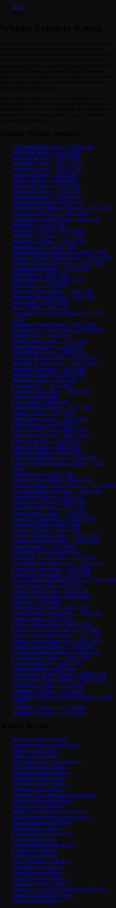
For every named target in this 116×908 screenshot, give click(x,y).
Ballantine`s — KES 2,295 (38, 224)
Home (18, 7)
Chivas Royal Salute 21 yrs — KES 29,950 (54, 457)
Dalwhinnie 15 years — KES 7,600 (47, 552)
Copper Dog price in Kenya (39, 878)
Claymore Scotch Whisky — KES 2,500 (52, 479)
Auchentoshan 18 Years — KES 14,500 (51, 213)
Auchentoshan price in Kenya (41, 772)
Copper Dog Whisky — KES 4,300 (47, 496)
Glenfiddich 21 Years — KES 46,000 (48, 707)
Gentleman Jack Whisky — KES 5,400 (50, 657)
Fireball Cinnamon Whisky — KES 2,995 (53, 646)
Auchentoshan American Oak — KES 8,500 (56, 218)
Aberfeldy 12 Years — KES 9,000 (45, 157)
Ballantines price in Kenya (38, 778)
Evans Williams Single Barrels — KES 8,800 (56, 613)
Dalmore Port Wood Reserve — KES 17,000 (56, 540)
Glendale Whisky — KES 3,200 (44, 668)
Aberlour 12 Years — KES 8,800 (44, 180)
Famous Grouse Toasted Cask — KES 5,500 (56, 640)
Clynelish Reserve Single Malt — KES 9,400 (56, 490)
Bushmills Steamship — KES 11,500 (48, 374)
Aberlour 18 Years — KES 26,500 (46, 185)
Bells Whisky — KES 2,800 (40, 274)
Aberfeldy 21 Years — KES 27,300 (47, 168)
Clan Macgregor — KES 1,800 (43, 474)
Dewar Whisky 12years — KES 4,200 (50, 590)
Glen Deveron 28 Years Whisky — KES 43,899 (59, 674)
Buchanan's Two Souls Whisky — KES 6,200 (57, 329)
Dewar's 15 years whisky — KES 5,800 (51, 568)
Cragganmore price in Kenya (40, 883)
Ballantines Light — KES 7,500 (43, 246)
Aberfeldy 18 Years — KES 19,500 (47, 163)
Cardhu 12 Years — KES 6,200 (43, 413)
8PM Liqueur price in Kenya (40, 739)
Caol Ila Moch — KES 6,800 (41, 402)
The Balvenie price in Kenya (40, 783)
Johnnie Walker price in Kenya (42, 800)
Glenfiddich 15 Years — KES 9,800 (47, 690)
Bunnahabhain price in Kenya (41, 822)
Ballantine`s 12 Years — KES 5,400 (47, 230)
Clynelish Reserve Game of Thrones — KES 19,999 (63, 485)
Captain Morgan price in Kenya (43, 844)
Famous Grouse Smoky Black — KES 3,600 (56, 635)
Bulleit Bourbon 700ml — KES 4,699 (49, 341)
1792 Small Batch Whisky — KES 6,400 (52, 146)
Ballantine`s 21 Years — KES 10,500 (48, 241)
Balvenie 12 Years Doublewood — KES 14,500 (59, 252)
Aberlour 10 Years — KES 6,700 (44, 174)
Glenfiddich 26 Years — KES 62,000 (48, 713)
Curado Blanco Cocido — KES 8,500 (49, 513)
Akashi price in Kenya (34, 755)
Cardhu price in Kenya (34, 850)
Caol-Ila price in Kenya (35, 839)
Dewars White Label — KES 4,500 (47, 585)
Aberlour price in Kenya (36, 750)
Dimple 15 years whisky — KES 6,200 (50, 596)
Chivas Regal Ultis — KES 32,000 (46, 452)
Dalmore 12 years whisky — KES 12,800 (53, 518)
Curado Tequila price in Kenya (42, 894)
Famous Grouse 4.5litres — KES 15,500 (52, 624)
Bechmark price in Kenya (37, 789)
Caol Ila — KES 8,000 (34, 396)
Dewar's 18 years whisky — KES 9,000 (51, 574)
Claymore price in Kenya (37, 866)
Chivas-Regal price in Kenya (40, 861)
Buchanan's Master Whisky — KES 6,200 (53, 324)
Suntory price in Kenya (35, 855)
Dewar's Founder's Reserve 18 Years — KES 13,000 (64, 579)
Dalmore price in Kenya (35, 900)
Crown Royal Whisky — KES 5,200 (48, 507)
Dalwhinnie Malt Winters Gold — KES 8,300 (57, 563)
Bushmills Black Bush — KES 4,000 (48, 368)
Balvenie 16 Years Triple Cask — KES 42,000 (57, 263)
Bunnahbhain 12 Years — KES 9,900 (49, 352)
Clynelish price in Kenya (36, 872)
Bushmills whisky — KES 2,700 (44, 379)
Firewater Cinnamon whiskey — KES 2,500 (56, 651)
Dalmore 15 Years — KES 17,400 (45, 524)
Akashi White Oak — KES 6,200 (45, 196)
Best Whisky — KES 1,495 (39, 285)
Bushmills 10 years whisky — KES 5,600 (53, 357)
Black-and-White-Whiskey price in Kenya (53, 794)
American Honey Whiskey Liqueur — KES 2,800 (61, 207)
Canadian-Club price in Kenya (42, 833)
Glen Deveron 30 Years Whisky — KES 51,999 (59, 679)
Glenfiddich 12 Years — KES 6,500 (47, 685)
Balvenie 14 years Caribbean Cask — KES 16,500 (62, 257)
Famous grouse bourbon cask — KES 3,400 (55, 629)
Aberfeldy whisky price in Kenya (45, 744)
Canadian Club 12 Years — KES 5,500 (50, 391)
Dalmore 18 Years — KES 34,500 (45, 529)
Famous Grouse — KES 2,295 (42, 618)
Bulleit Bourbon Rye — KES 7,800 (47, 346)
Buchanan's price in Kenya (38, 805)
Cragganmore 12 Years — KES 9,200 (49, 502)
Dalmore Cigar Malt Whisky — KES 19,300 (56, 535)
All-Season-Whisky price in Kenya (46, 761)
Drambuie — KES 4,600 (36, 602)
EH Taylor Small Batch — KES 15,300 (51, 607)
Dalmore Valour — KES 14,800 (43, 546)
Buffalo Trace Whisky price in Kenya (49, 811)
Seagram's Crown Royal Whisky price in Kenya (59, 889)
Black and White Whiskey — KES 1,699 (52, 291)
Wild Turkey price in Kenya (39, 767)
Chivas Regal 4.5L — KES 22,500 (46, 441)
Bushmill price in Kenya (36, 828)
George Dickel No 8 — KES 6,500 (47, 663)
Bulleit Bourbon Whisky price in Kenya (51, 816)
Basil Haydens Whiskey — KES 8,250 (50, 268)
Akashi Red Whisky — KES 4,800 (46, 191)
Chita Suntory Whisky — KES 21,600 (50, 418)
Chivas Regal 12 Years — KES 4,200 (49, 429)
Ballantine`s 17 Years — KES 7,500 (47, 235)
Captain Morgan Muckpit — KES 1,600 (51, 407)
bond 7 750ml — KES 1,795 (40, 307)
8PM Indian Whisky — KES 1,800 (46, 152)
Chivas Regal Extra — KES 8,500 (46, 446)
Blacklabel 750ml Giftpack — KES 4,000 (53, 296)
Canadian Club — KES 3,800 (41, 385)
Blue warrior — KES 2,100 (39, 302)
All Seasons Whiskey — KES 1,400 (48, 202)
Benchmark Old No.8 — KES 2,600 (48, 280)
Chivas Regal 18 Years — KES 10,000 (50, 435)
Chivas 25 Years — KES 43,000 (44, 424)
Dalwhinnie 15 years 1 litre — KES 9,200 (53, 557)
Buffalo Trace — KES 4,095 (40, 335)
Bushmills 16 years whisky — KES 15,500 (54, 363)
